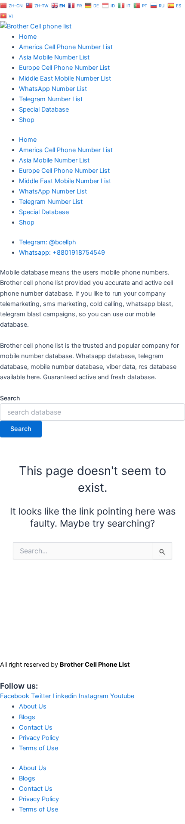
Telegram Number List (51, 99)
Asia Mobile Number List (54, 57)
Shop (26, 120)
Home (28, 37)
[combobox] (92, 412)
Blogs (27, 717)
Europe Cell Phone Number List (64, 68)
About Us (32, 706)
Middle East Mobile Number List (65, 78)
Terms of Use (38, 748)
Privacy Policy (39, 738)
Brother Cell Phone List (95, 664)
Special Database (44, 109)
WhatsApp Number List (53, 89)
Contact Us (35, 727)
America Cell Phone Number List (66, 47)
